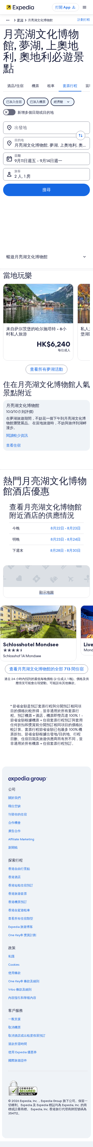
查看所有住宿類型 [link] (20, 918)
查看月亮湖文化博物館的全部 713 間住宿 (46, 668)
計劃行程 (84, 20)
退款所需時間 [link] (17, 1044)
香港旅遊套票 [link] (17, 894)
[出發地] (46, 127)
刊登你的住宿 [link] (17, 814)
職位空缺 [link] (14, 806)
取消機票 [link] (14, 1027)
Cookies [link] (13, 965)
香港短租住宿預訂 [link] (20, 885)
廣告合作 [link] (14, 831)
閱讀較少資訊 (17, 435)
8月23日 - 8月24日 (66, 539)
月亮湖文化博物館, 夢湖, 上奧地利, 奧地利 (52, 145)
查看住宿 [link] (13, 445)
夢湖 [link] (20, 20)
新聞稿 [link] (13, 847)
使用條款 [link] (14, 973)
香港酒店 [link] (14, 877)
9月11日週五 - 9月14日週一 (38, 160)
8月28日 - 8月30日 (65, 550)
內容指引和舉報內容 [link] (22, 998)
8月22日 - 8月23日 (66, 528)
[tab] (15, 85)
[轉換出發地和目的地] (80, 135)
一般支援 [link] (14, 1019)
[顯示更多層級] (7, 20)
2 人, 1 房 (22, 176)
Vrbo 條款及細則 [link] (20, 989)
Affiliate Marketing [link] (21, 839)
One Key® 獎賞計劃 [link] (22, 935)
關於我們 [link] (14, 798)
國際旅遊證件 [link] (17, 1060)
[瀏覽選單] (84, 7)
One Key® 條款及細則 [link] (23, 981)
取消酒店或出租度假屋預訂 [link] (26, 1036)
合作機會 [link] (14, 823)
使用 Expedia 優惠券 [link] (22, 1052)
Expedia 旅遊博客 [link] (20, 927)
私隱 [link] (11, 956)
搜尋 (46, 189)
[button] (46, 256)
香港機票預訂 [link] (17, 902)
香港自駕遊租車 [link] (19, 910)
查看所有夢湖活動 (46, 369)
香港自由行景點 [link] (19, 869)
